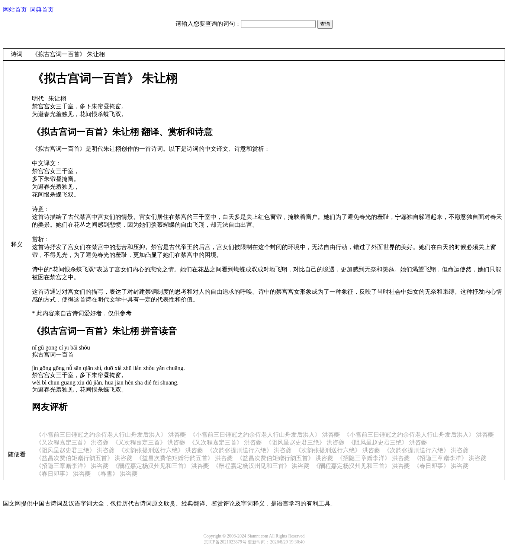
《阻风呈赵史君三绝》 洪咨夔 (305, 442)
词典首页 (42, 9)
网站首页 (15, 9)
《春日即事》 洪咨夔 (441, 466)
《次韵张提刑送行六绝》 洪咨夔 (160, 450)
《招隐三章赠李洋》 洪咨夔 (373, 458)
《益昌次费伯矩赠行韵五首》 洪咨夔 (84, 458)
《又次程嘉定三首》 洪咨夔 (72, 442)
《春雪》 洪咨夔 (116, 474)
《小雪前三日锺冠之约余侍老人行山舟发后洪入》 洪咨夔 (111, 434)
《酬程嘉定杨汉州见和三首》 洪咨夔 (160, 466)
